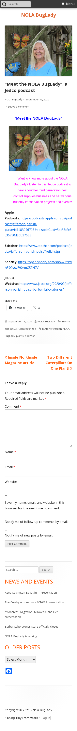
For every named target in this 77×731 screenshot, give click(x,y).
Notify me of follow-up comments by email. (36, 521)
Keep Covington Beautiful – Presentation (31, 592)
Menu (70, 4)
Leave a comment (18, 106)
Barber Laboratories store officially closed (31, 626)
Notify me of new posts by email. (29, 535)
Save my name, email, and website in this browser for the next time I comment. (35, 505)
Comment (13, 406)
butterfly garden (52, 329)
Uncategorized (27, 329)
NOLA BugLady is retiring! (21, 636)
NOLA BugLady (38, 15)
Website (11, 482)
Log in (46, 718)
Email (10, 467)
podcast (30, 336)
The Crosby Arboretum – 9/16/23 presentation (34, 602)
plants (20, 336)
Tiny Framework (27, 718)
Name (10, 452)
